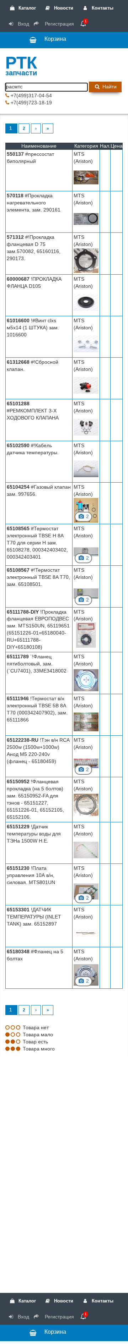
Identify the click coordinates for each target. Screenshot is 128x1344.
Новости (63, 8)
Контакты (101, 8)
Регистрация (58, 24)
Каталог (26, 8)
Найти (109, 86)
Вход (22, 24)
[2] (86, 510)
